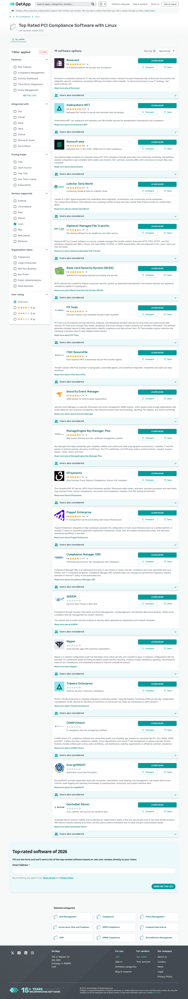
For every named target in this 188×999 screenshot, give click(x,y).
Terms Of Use (49, 878)
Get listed (141, 956)
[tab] (18, 39)
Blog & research (140, 4)
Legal (160, 971)
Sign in (118, 961)
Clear (43, 52)
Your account (143, 961)
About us (155, 4)
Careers (162, 961)
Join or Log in (170, 4)
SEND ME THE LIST (163, 886)
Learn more (150, 11)
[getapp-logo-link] (22, 4)
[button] (29, 59)
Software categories (121, 4)
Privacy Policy (66, 878)
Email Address (21, 864)
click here (156, 993)
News (160, 966)
